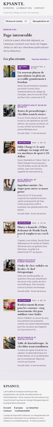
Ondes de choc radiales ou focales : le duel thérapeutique (33, 269)
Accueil (7, 408)
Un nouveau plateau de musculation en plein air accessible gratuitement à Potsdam (32, 77)
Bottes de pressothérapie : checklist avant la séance (32, 112)
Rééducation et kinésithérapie (27, 261)
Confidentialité (22, 411)
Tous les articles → (41, 59)
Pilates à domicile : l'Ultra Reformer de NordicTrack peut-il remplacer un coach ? (33, 232)
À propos (8, 8)
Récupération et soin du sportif (32, 106)
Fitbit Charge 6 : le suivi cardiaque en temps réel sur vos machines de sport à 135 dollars (33, 151)
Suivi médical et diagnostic (27, 180)
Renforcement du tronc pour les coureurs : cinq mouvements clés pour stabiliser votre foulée (31, 309)
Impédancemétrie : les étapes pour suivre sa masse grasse (33, 188)
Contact (39, 8)
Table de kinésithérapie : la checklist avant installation (33, 345)
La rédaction (24, 8)
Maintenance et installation (27, 338)
